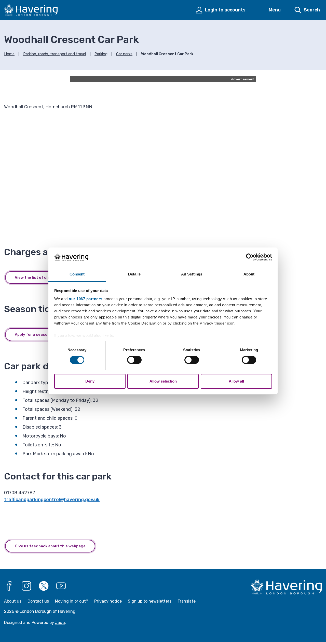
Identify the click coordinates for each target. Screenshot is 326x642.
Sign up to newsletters (149, 601)
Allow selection (163, 381)
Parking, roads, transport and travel (54, 54)
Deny (89, 381)
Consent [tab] (77, 274)
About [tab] (249, 274)
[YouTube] (61, 586)
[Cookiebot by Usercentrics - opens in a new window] (249, 257)
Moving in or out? (71, 601)
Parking (100, 54)
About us (12, 601)
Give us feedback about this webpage (50, 546)
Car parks (124, 54)
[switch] (134, 360)
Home (9, 54)
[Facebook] (9, 586)
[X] (44, 586)
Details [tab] (134, 274)
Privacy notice (108, 601)
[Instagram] (26, 586)
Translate (187, 601)
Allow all (236, 381)
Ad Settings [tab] (191, 274)
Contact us (38, 601)
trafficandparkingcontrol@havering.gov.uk (52, 499)
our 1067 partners (85, 299)
